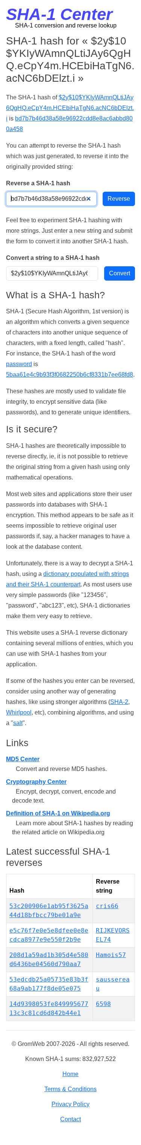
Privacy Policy (70, 1104)
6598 (103, 1004)
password (19, 364)
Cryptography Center (36, 782)
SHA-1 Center (59, 14)
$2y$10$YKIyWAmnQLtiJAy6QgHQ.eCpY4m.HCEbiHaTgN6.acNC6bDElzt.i (70, 108)
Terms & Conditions (70, 1089)
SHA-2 (119, 702)
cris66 (107, 906)
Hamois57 (111, 955)
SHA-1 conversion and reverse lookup (66, 25)
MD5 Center (22, 759)
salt (18, 723)
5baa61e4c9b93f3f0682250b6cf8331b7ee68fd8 (69, 374)
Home (70, 1074)
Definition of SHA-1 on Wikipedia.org (58, 813)
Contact (70, 1119)
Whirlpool (19, 712)
